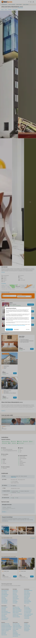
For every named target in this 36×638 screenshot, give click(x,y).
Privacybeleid (9, 325)
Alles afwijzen (16, 329)
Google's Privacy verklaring (21, 325)
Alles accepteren (9, 329)
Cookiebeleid (14, 325)
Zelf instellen (27, 329)
